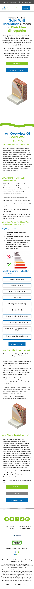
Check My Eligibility (11, 2)
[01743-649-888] (20, 2)
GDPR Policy (9, 528)
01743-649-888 (26, 2)
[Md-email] (6, 519)
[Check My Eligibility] (4, 2)
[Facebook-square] (11, 519)
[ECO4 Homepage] (17, 91)
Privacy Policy (9, 526)
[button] (16, 7)
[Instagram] (17, 519)
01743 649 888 (25, 528)
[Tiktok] (22, 519)
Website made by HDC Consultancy (17, 585)
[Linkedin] (27, 519)
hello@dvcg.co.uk (25, 526)
